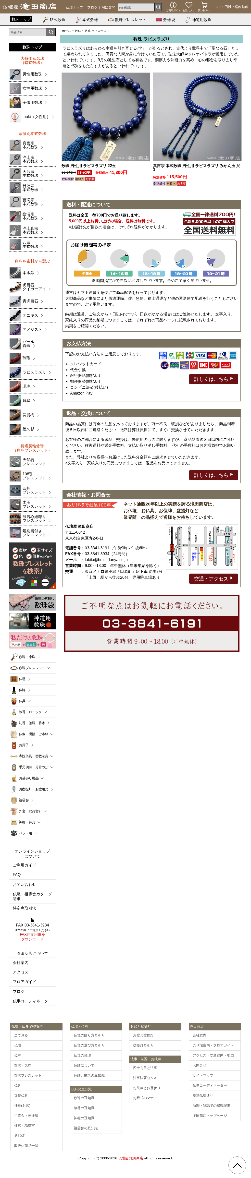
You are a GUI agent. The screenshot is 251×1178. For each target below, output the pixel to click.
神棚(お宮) (22, 1105)
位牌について (84, 1065)
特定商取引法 (24, 908)
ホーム (66, 31)
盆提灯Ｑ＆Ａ (143, 1045)
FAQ (17, 875)
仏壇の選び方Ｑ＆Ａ (89, 1045)
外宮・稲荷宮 (24, 1126)
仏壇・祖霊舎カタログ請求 (32, 896)
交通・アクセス (212, 578)
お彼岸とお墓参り (147, 1088)
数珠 (78, 31)
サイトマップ (203, 1075)
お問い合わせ (24, 884)
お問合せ (199, 1065)
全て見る (21, 1035)
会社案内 (20, 963)
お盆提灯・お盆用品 (33, 789)
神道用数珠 (202, 20)
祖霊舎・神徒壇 (26, 1116)
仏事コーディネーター (32, 1001)
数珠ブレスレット (130, 20)
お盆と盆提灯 (143, 1035)
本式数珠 (90, 20)
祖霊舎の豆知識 (86, 1128)
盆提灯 (19, 1136)
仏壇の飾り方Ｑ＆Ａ (89, 1035)
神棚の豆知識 (84, 1118)
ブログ (92, 7)
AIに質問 (108, 7)
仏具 (17, 1085)
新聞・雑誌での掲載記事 (211, 1105)
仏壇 (22, 679)
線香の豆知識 (84, 1108)
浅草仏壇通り (203, 1095)
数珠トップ (21, 19)
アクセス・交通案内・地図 (213, 1055)
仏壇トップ (74, 7)
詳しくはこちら (212, 379)
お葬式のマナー (145, 1098)
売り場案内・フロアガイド (213, 1045)
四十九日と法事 (145, 1068)
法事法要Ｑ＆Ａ (145, 1078)
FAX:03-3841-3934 (32, 932)
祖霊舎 (24, 800)
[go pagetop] (237, 1165)
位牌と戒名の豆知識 (89, 1075)
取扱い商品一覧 (26, 1146)
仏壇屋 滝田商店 (130, 1158)
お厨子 (24, 745)
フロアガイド (24, 982)
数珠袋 (169, 20)
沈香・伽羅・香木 (32, 723)
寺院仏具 (21, 1095)
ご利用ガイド (24, 865)
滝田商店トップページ (210, 1116)
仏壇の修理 (82, 1055)
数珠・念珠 (27, 657)
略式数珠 (57, 20)
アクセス (20, 972)
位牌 (22, 690)
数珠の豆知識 (84, 1098)
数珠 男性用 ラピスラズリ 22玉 (89, 166)
